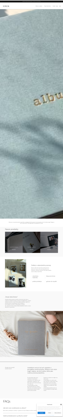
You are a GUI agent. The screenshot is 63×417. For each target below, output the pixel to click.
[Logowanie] (60, 6)
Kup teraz (14, 249)
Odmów (49, 412)
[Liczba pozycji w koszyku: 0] (57, 6)
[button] (61, 404)
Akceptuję (41, 412)
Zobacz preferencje (58, 412)
